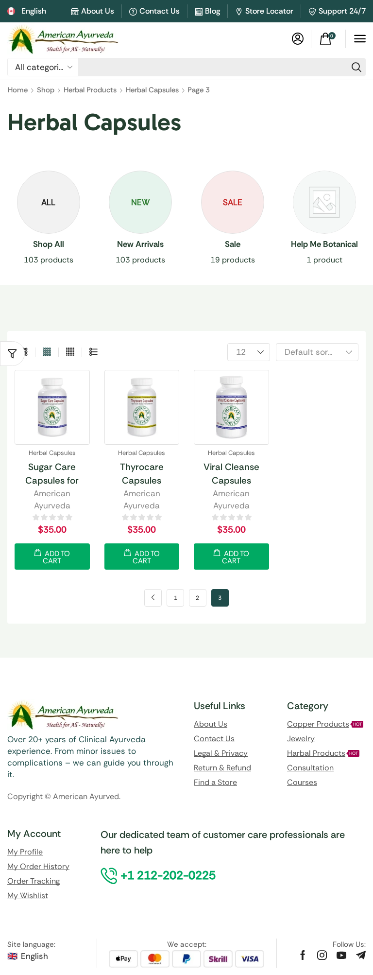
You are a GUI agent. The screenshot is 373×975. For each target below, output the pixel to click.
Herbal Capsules (152, 90)
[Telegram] (361, 955)
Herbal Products (90, 90)
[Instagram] (322, 955)
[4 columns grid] (47, 352)
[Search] (356, 67)
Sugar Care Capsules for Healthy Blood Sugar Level (52, 474)
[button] (298, 39)
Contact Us (159, 11)
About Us (97, 11)
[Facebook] (302, 955)
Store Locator (269, 11)
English (34, 956)
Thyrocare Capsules (142, 474)
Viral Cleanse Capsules (231, 474)
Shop (45, 90)
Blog (212, 11)
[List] (93, 352)
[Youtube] (341, 955)
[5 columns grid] (70, 352)
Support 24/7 (342, 11)
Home (18, 90)
